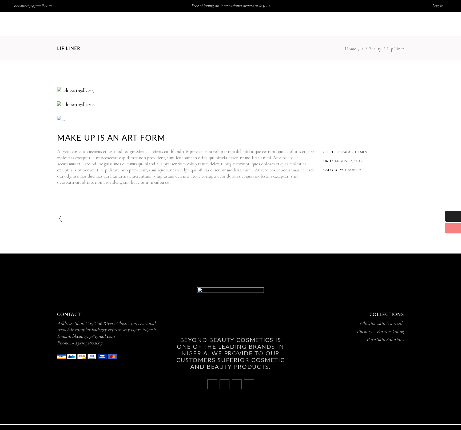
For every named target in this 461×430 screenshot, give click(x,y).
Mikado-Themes (352, 152)
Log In (437, 5)
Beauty (375, 49)
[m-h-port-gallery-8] (230, 104)
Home (350, 49)
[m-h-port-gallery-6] (230, 119)
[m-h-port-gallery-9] (230, 90)
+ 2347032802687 (87, 343)
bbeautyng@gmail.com (32, 5)
